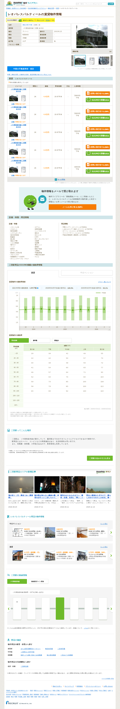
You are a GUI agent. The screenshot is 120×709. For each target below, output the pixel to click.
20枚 (12, 121)
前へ (9, 608)
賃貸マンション (38, 690)
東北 (12, 696)
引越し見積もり (44, 694)
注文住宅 (8, 694)
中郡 (57, 8)
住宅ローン (53, 694)
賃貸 (47, 20)
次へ (111, 608)
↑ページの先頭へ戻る (108, 678)
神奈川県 (51, 8)
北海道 (8, 696)
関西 (32, 696)
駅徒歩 (56, 340)
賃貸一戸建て (56, 690)
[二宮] (60, 609)
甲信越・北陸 (22, 696)
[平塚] (31, 609)
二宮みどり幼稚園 (67, 655)
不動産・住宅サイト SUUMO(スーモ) (17, 690)
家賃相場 (64, 690)
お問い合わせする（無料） (98, 93)
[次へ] (111, 532)
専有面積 (14, 340)
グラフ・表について (104, 282)
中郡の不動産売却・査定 (23, 69)
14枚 (12, 104)
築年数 (35, 340)
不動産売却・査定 (27, 694)
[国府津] (74, 609)
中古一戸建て (103, 690)
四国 (35, 696)
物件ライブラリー (63, 694)
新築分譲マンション (73, 690)
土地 (109, 690)
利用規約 (80, 686)
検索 (111, 4)
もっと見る (103, 524)
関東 (16, 696)
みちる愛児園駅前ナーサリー (31, 649)
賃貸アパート (48, 690)
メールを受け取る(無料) (72, 207)
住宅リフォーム (16, 694)
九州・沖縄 (45, 696)
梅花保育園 (49, 649)
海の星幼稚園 (51, 655)
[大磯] (46, 609)
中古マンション (84, 690)
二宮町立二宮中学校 (27, 652)
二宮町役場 (24, 666)
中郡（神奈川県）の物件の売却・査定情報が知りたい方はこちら (29, 74)
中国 (39, 696)
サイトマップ (69, 686)
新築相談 (36, 694)
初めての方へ (57, 686)
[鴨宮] (88, 609)
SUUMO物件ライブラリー (37, 8)
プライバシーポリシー (93, 686)
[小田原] (103, 609)
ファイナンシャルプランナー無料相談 (80, 694)
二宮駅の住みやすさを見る (99, 458)
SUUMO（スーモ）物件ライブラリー (22, 3)
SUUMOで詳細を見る (98, 99)
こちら (86, 628)
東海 (28, 696)
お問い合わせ (108, 686)
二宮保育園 (61, 649)
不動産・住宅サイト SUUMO (16, 8)
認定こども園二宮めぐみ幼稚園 (31, 655)
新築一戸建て (94, 690)
